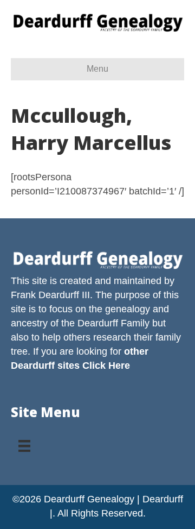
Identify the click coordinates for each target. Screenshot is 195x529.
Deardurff (97, 323)
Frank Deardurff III (50, 294)
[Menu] (24, 442)
